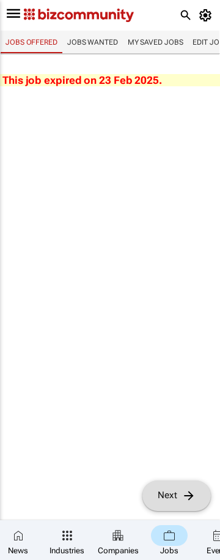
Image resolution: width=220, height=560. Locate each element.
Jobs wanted (92, 42)
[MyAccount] (207, 15)
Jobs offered (31, 42)
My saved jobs (155, 42)
